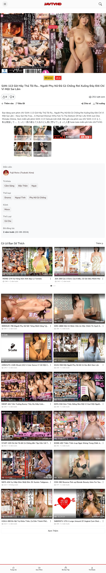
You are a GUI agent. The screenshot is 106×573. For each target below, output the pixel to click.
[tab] (51, 285)
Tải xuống (100, 103)
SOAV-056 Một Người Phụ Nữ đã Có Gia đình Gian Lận (76, 365)
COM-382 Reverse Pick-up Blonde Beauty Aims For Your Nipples (77, 482)
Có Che (8, 221)
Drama (8, 197)
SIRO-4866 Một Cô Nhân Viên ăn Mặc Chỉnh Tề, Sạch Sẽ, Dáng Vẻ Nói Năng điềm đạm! (77, 326)
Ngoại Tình (20, 197)
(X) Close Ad (53, 27)
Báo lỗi (21, 103)
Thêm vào (9, 103)
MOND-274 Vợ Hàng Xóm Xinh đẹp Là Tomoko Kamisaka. (22, 278)
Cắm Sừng (9, 185)
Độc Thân (23, 185)
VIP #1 (58, 78)
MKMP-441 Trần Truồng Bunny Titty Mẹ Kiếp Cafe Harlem (22, 404)
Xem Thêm (53, 530)
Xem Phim (39, 570)
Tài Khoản (92, 570)
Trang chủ (13, 570)
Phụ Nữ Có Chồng (37, 197)
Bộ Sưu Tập (66, 570)
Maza (7, 209)
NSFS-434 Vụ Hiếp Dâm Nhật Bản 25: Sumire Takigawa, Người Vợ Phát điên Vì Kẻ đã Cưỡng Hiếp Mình (25, 482)
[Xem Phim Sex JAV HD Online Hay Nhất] (52, 4)
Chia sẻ (87, 103)
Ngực (34, 185)
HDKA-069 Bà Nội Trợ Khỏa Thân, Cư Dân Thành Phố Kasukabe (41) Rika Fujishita (24, 521)
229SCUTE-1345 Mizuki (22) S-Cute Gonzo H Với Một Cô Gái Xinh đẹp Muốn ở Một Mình (25, 365)
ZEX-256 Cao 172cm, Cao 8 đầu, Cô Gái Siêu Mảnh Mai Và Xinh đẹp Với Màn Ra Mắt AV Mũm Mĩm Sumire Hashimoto (77, 278)
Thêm (98, 243)
